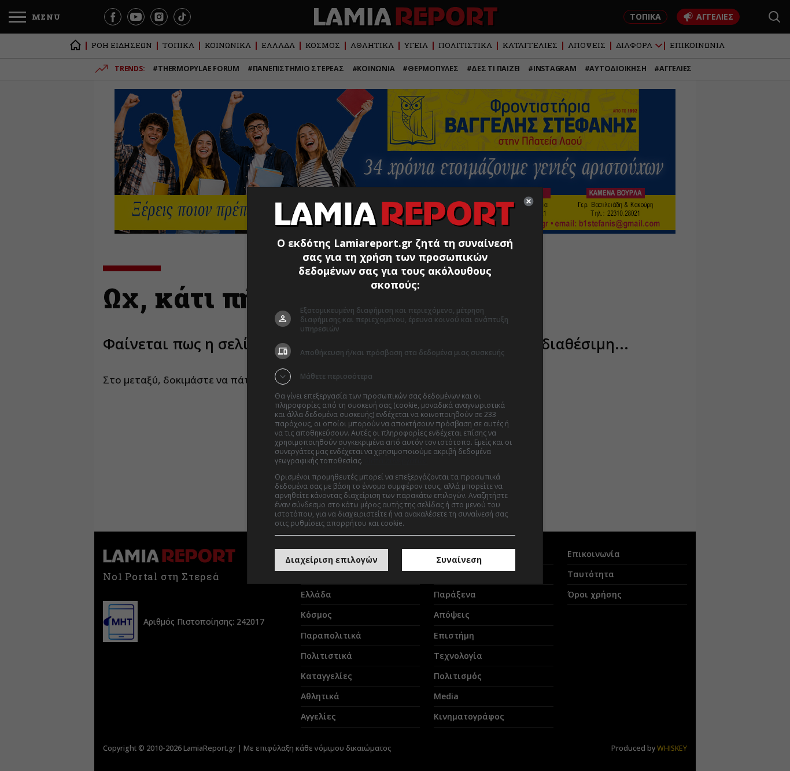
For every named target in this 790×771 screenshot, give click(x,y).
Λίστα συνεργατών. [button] (396, 461)
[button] (395, 376)
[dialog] (395, 386)
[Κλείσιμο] (528, 201)
